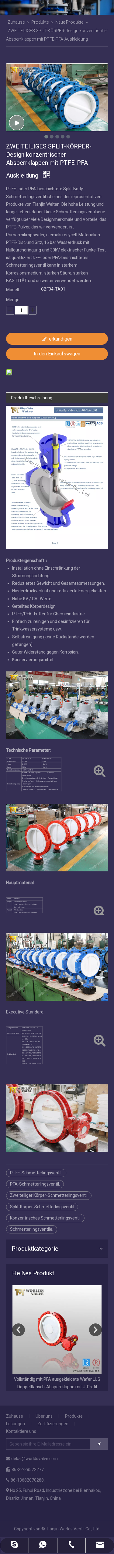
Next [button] (95, 1329)
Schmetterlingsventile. (31, 1229)
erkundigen (60, 339)
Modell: (13, 289)
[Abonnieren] (99, 1444)
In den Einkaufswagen (57, 354)
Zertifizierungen (52, 1423)
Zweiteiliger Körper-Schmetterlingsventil (49, 1195)
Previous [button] (18, 1329)
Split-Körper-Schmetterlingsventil (42, 1206)
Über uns (44, 1416)
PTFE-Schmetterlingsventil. (36, 1172)
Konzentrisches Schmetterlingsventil (45, 1218)
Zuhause (14, 1416)
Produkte (74, 1416)
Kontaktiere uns (21, 1431)
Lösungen (15, 1423)
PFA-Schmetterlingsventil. (35, 1184)
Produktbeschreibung (31, 397)
